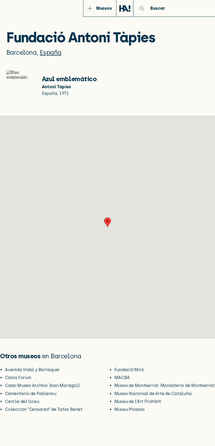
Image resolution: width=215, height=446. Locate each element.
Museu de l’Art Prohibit (137, 401)
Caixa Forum (18, 377)
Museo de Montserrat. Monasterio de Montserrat (164, 385)
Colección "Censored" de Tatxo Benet (43, 409)
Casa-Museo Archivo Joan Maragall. (43, 385)
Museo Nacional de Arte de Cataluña (153, 393)
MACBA (122, 377)
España (50, 52)
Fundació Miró (129, 369)
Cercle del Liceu (22, 401)
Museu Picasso (129, 409)
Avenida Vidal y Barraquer (32, 369)
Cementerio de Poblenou (30, 393)
